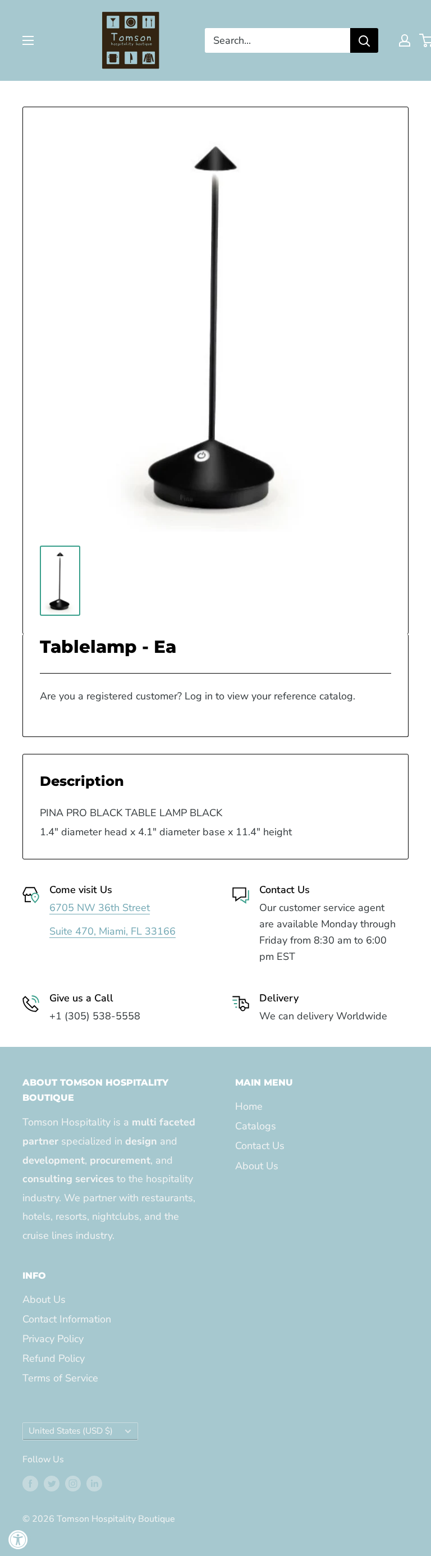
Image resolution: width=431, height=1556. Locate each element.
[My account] (404, 40)
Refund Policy (53, 1358)
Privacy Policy (53, 1339)
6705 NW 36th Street (99, 907)
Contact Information (66, 1319)
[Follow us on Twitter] (51, 1483)
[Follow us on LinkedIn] (94, 1483)
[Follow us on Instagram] (73, 1483)
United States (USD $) (71, 1430)
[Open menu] (28, 40)
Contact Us (260, 1145)
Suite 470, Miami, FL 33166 (112, 931)
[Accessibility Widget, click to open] (18, 1539)
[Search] (364, 40)
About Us (256, 1166)
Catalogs (255, 1126)
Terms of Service (60, 1378)
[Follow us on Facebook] (30, 1483)
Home (249, 1106)
